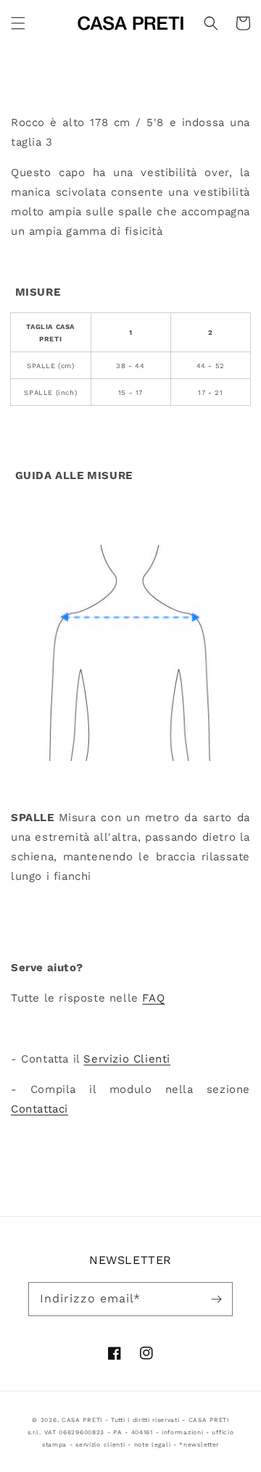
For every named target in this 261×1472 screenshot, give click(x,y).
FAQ (153, 998)
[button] (18, 23)
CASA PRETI (82, 1419)
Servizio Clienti (126, 1058)
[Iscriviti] (216, 1299)
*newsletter (199, 1444)
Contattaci (39, 1108)
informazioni (182, 1432)
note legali (152, 1444)
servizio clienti (100, 1444)
